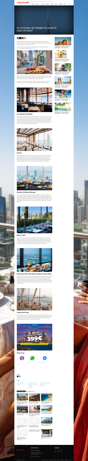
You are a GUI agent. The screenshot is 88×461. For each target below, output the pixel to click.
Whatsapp (29, 362)
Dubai (43, 1)
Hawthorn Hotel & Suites (21, 382)
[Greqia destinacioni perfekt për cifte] (46, 433)
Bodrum (37, 1)
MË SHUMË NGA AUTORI (30, 391)
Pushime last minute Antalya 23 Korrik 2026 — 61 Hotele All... (62, 99)
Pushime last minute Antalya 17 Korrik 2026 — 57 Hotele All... (62, 112)
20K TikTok (41, 453)
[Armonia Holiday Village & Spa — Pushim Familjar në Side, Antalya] (34, 421)
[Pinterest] (22, 38)
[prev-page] (17, 441)
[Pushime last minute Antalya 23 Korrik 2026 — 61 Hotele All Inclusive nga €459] (63, 93)
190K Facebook (33, 453)
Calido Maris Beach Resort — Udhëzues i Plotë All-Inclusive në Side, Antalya (22, 438)
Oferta (32, 1)
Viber (18, 363)
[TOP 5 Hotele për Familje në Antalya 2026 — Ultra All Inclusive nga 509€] (46, 408)
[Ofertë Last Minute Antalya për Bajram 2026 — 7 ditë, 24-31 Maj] (34, 397)
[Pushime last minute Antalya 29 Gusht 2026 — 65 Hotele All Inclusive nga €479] (63, 41)
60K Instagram (38, 453)
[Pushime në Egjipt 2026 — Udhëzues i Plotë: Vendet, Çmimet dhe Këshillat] (22, 421)
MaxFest (50, 1)
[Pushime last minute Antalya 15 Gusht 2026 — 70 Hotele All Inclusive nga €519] (63, 67)
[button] (70, 4)
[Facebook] (18, 38)
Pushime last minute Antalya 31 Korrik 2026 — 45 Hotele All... (62, 86)
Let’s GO (46, 1)
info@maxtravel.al (37, 456)
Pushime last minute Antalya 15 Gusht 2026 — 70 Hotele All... (62, 73)
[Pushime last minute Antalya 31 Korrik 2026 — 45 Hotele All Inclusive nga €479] (63, 80)
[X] (20, 38)
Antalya (35, 1)
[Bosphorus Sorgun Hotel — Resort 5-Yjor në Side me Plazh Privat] (46, 420)
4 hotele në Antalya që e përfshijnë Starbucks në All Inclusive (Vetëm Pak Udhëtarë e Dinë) (22, 402)
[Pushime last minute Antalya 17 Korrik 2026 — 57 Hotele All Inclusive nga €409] (63, 107)
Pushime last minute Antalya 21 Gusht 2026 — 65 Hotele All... (62, 60)
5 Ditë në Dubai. (35, 48)
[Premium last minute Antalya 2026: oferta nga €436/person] (46, 397)
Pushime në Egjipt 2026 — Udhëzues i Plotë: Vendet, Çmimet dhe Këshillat (22, 426)
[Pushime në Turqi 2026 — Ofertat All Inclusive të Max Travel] (22, 409)
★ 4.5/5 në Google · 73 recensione (36, 452)
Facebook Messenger (42, 362)
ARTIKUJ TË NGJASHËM (21, 391)
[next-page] (19, 441)
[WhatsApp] (25, 38)
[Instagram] (58, 451)
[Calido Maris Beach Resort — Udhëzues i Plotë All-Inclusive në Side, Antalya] (22, 433)
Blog (52, 1)
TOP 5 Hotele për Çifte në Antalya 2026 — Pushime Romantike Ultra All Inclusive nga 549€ (34, 414)
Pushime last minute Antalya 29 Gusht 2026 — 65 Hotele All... (62, 47)
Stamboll (40, 1)
